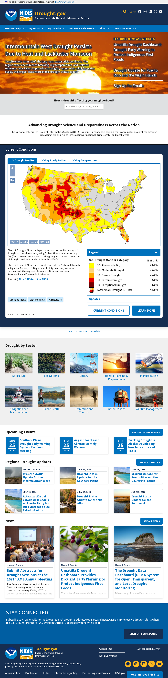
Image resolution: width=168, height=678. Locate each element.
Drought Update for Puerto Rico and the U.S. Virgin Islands (144, 477)
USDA (38, 279)
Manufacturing (149, 376)
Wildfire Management (149, 409)
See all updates (149, 462)
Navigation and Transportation (19, 410)
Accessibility (12, 673)
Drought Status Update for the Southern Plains (87, 477)
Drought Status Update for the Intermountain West (36, 477)
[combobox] (85, 106)
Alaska (24, 242)
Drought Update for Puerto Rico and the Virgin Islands (136, 72)
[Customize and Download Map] (12, 180)
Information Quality (65, 673)
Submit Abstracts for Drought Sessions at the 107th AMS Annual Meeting (29, 575)
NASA (45, 279)
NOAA (30, 279)
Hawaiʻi (34, 242)
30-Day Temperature (84, 160)
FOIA (46, 673)
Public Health (51, 409)
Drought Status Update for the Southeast (141, 499)
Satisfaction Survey (148, 649)
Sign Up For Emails (143, 634)
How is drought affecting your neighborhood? (84, 100)
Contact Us (105, 649)
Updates (94, 299)
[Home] (26, 15)
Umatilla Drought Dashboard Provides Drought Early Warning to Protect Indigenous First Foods (83, 579)
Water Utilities (116, 409)
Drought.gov (50, 13)
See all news (151, 521)
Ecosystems (51, 376)
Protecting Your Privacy (96, 673)
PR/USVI (44, 242)
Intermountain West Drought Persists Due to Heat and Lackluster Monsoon (48, 50)
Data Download (108, 656)
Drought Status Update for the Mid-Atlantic (90, 499)
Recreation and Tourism (84, 410)
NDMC (22, 279)
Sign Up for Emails (129, 85)
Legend (94, 252)
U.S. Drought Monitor (22, 160)
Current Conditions (108, 310)
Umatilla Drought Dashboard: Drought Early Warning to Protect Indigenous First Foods (138, 52)
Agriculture (54, 299)
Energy (84, 376)
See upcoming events (146, 432)
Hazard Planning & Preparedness (116, 377)
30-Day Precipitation (53, 160)
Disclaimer (31, 673)
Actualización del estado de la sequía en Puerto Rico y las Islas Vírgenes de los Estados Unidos (36, 503)
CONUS (14, 242)
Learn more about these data (84, 331)
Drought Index (17, 299)
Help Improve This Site (144, 674)
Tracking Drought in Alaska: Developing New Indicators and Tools (141, 445)
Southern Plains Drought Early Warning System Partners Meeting (35, 445)
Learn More (143, 310)
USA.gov (120, 673)
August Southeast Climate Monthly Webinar (86, 443)
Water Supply (36, 299)
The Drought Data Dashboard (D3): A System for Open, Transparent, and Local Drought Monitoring (137, 579)
